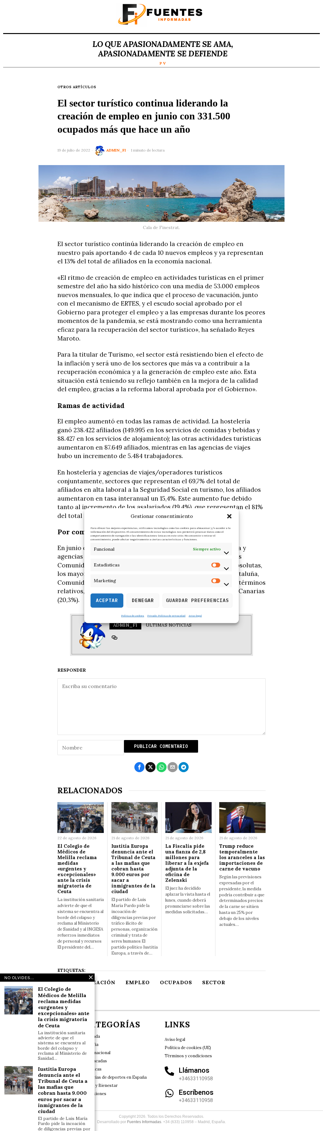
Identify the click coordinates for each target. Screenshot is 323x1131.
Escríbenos (196, 1092)
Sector (214, 982)
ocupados (176, 982)
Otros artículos (76, 87)
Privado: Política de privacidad (166, 615)
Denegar (143, 600)
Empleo (138, 982)
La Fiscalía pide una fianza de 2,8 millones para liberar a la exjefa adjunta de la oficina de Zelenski (187, 863)
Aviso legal (195, 615)
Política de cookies (132, 615)
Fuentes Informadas (144, 1122)
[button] (229, 516)
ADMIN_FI (116, 150)
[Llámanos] (169, 1071)
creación (100, 982)
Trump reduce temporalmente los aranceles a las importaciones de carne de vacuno (242, 857)
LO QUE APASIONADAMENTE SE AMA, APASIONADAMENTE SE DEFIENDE (162, 48)
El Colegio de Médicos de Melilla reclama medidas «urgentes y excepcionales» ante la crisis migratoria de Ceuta (77, 868)
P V (163, 63)
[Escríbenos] (169, 1093)
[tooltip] (114, 638)
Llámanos (194, 1070)
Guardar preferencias (197, 600)
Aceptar (107, 600)
